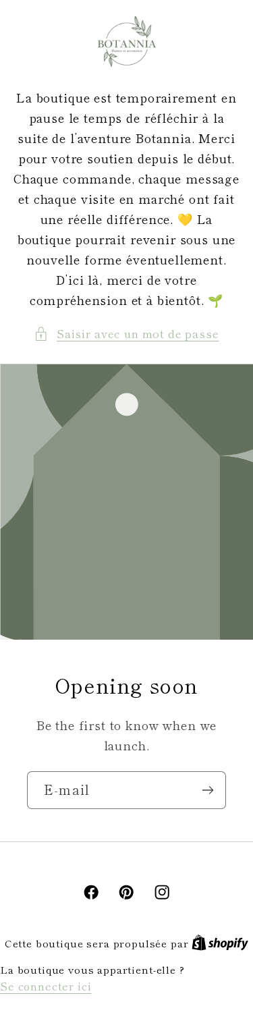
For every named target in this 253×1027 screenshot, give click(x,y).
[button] (126, 334)
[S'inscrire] (207, 790)
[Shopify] (220, 942)
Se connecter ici (45, 985)
